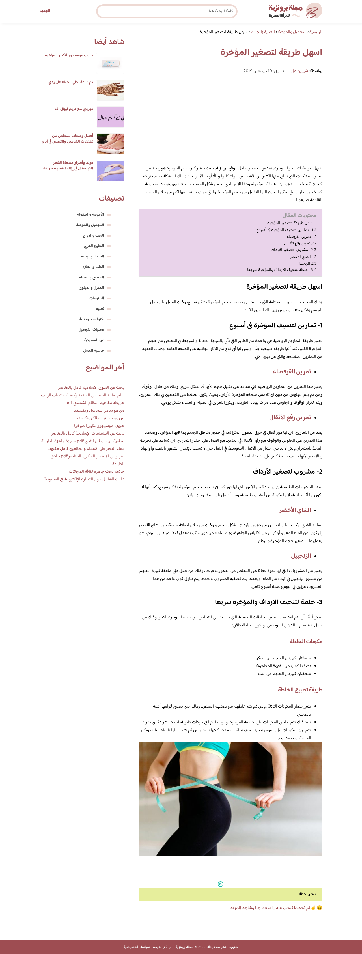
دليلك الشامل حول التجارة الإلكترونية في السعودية (84, 479)
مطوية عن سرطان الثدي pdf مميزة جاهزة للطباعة (82, 441)
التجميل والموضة (90, 225)
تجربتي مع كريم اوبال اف (74, 109)
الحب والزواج (93, 235)
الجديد (45, 11)
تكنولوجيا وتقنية (91, 319)
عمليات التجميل (91, 329)
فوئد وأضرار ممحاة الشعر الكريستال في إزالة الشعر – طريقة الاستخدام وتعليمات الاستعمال (68, 169)
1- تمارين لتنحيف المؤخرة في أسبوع (285, 230)
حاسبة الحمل (93, 350)
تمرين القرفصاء (298, 236)
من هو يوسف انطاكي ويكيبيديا (100, 418)
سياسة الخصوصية (137, 947)
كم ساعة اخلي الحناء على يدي (70, 82)
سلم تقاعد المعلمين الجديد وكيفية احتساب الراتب (82, 395)
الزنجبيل (304, 263)
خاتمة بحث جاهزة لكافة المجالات (96, 472)
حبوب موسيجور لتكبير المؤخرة (69, 55)
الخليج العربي (94, 246)
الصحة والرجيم (92, 256)
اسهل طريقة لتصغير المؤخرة (290, 223)
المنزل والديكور (92, 288)
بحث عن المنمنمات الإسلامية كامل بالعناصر (87, 433)
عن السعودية (94, 340)
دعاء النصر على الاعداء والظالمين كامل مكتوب (85, 449)
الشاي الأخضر (300, 257)
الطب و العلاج (93, 267)
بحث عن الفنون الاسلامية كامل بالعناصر (91, 388)
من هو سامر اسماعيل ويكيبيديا (99, 410)
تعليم (100, 309)
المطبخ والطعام (91, 277)
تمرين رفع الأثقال (297, 243)
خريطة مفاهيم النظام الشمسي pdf (95, 403)
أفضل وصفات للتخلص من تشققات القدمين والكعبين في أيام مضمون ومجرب (67, 142)
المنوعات (96, 298)
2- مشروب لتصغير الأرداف (291, 250)
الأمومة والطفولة (90, 214)
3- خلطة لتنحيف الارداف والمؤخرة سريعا (280, 270)
